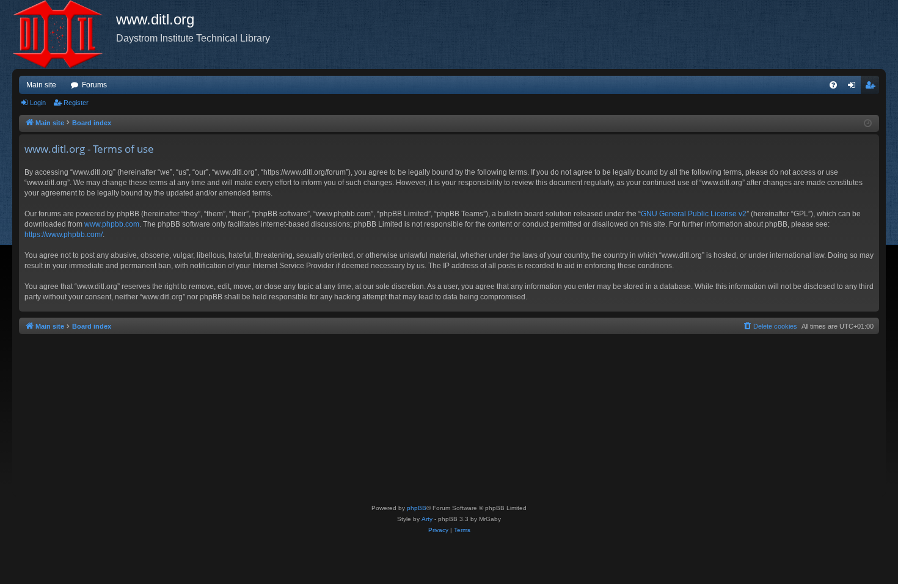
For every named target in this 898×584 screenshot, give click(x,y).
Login (38, 102)
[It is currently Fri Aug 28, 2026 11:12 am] (868, 124)
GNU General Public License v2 (694, 214)
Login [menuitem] (854, 87)
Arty (427, 519)
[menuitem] (833, 85)
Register (76, 102)
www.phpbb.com (111, 224)
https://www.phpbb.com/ (63, 234)
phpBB (416, 508)
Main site (41, 85)
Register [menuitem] (872, 87)
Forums (94, 85)
